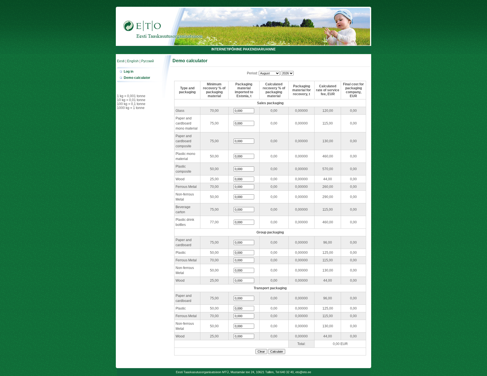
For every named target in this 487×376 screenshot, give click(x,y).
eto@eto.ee (303, 372)
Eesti (121, 61)
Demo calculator (137, 78)
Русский (147, 61)
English (133, 61)
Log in (128, 72)
